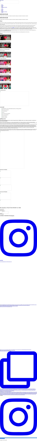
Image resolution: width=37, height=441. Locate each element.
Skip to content (1, 0)
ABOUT (2, 5)
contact (2, 12)
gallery (2, 6)
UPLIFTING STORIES (4, 7)
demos (2, 10)
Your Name (1, 209)
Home (2, 4)
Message (1, 213)
